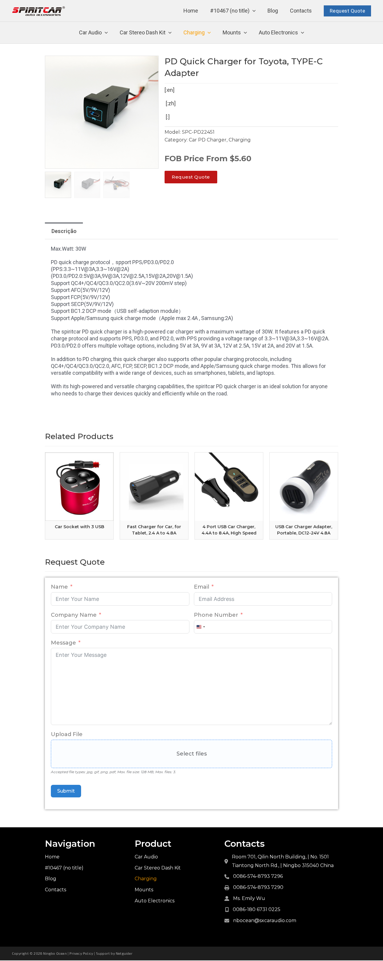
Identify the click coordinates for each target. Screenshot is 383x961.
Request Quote (347, 11)
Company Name (74, 615)
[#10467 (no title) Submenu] (254, 11)
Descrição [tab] (64, 231)
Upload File (67, 734)
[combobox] (200, 626)
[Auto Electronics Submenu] (302, 33)
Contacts (301, 10)
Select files (192, 753)
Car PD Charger (208, 140)
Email (201, 587)
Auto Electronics (278, 32)
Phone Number (216, 615)
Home (190, 10)
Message (63, 642)
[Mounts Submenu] (245, 33)
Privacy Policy (81, 953)
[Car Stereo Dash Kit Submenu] (169, 33)
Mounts (232, 32)
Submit (66, 791)
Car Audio (90, 32)
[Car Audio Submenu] (106, 33)
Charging (194, 32)
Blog (273, 10)
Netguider (124, 953)
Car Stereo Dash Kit (142, 32)
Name (59, 587)
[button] (150, 63)
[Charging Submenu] (209, 33)
